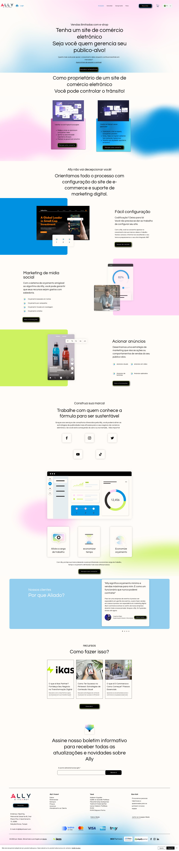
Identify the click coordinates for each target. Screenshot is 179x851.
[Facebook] (67, 438)
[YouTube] (78, 454)
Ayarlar (162, 848)
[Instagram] (89, 438)
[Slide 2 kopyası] (128, 631)
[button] (157, 5)
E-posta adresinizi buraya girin (69, 768)
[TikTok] (100, 454)
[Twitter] (112, 438)
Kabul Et (170, 848)
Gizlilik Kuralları (76, 848)
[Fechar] (177, 848)
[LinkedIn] (158, 839)
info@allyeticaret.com (23, 829)
